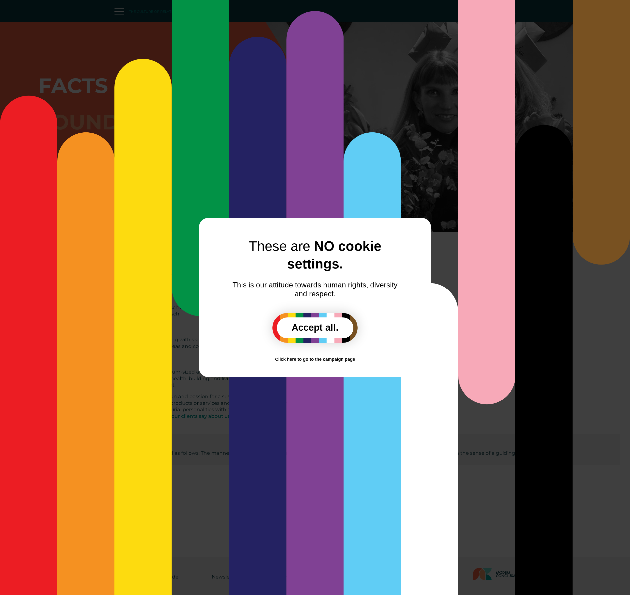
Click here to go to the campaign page (315, 359)
